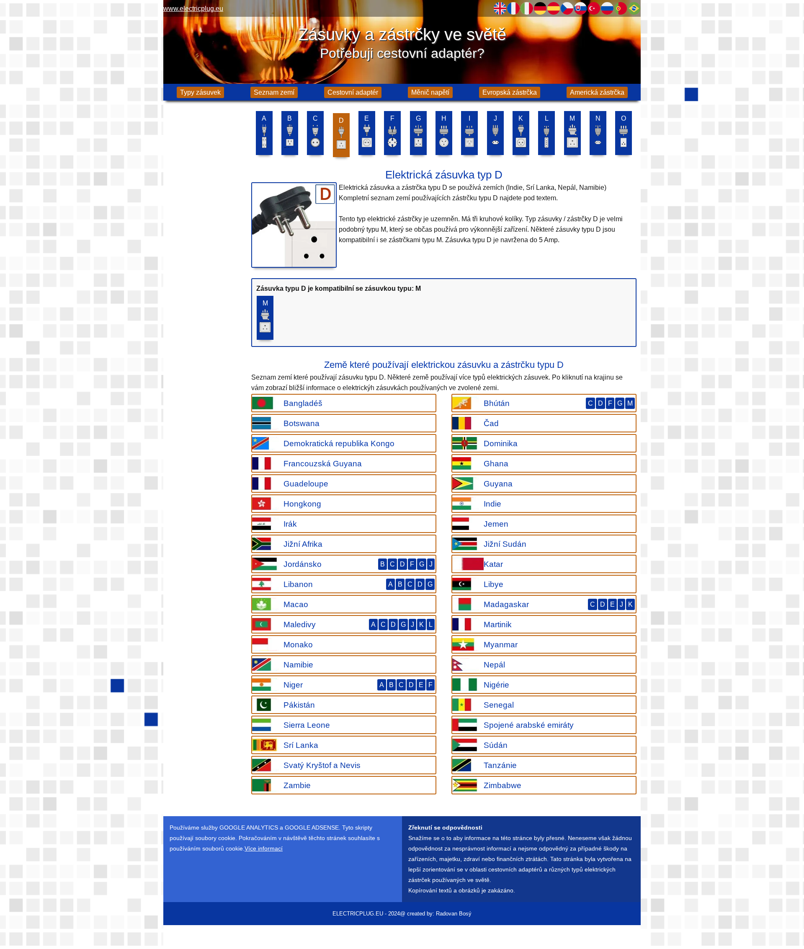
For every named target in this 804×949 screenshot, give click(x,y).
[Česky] (567, 8)
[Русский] (607, 8)
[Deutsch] (540, 8)
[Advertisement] (205, 239)
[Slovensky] (580, 8)
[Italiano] (526, 8)
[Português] (620, 8)
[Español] (553, 8)
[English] (500, 8)
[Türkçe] (593, 8)
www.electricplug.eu (193, 8)
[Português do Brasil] (634, 8)
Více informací (264, 848)
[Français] (513, 8)
